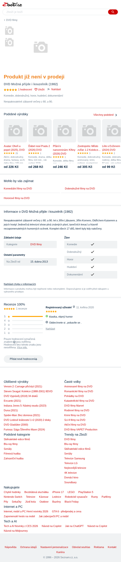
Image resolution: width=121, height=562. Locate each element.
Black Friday (72, 501)
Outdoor (44, 501)
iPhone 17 (58, 492)
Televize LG (71, 463)
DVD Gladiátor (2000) (16, 424)
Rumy (94, 497)
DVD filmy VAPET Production (80, 429)
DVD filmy (11, 20)
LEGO (71, 492)
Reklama (99, 547)
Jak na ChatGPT (74, 526)
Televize (30, 497)
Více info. (22, 347)
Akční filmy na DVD (75, 424)
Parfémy (106, 497)
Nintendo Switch (13, 497)
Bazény (56, 501)
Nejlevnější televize (75, 468)
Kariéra (60, 552)
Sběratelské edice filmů (17, 439)
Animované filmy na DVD (78, 386)
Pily (6, 501)
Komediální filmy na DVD (18, 188)
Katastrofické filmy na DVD (79, 400)
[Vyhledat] (113, 11)
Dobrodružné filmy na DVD (80, 188)
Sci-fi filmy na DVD (74, 420)
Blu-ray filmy (11, 444)
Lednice (56, 497)
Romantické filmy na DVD (78, 391)
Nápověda (10, 547)
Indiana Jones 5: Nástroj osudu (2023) (25, 405)
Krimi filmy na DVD (75, 415)
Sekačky (16, 501)
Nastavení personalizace (54, 547)
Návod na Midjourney (16, 530)
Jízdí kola (30, 501)
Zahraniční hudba (13, 458)
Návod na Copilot (51, 526)
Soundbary (70, 482)
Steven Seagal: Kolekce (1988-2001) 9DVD (28, 391)
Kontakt (112, 547)
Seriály (8, 449)
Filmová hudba (12, 453)
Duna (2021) (11, 410)
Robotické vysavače (76, 497)
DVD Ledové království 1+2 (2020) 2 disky (27, 420)
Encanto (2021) (12, 400)
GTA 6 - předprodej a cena (66, 511)
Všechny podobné (103, 115)
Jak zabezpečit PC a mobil (54, 516)
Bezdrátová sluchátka (36, 492)
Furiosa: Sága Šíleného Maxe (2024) (24, 429)
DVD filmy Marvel (74, 405)
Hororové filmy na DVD (17, 198)
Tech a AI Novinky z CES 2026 (21, 526)
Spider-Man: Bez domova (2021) (22, 415)
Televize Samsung (74, 458)
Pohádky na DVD (74, 396)
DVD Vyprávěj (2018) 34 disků (21, 396)
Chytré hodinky (12, 492)
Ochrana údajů (28, 547)
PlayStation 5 (85, 492)
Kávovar (43, 497)
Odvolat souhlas (81, 547)
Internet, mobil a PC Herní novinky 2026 (26, 511)
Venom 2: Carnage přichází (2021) (23, 386)
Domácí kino (71, 477)
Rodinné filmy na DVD (76, 410)
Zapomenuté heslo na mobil (19, 516)
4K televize (70, 472)
